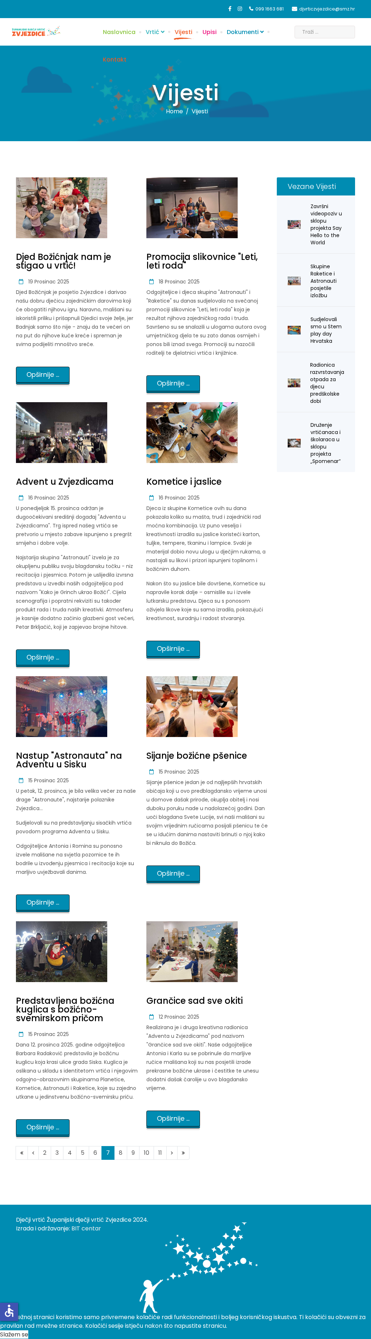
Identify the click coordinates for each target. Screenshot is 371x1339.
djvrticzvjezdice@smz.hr (327, 9)
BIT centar (86, 1228)
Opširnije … (42, 374)
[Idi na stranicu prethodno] (33, 1153)
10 (146, 1153)
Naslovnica (119, 32)
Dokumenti (243, 32)
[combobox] (325, 32)
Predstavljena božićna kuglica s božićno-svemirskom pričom (65, 1009)
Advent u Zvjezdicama (65, 482)
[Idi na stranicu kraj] (183, 1153)
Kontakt (114, 59)
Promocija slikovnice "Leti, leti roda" (202, 261)
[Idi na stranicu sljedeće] (172, 1153)
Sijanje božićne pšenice (196, 756)
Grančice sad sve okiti (194, 1001)
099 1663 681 (269, 9)
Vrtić (152, 32)
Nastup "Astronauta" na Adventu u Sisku (69, 760)
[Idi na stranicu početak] (22, 1153)
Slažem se (14, 1334)
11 (160, 1153)
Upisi (210, 32)
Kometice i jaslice (184, 482)
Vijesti (183, 32)
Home (174, 111)
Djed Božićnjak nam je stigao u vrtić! (63, 261)
